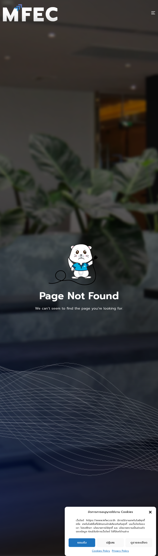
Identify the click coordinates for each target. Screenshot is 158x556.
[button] (150, 512)
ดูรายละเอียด (138, 542)
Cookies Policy (101, 551)
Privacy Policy (120, 551)
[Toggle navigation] (129, 13)
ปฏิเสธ (110, 542)
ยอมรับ (82, 542)
